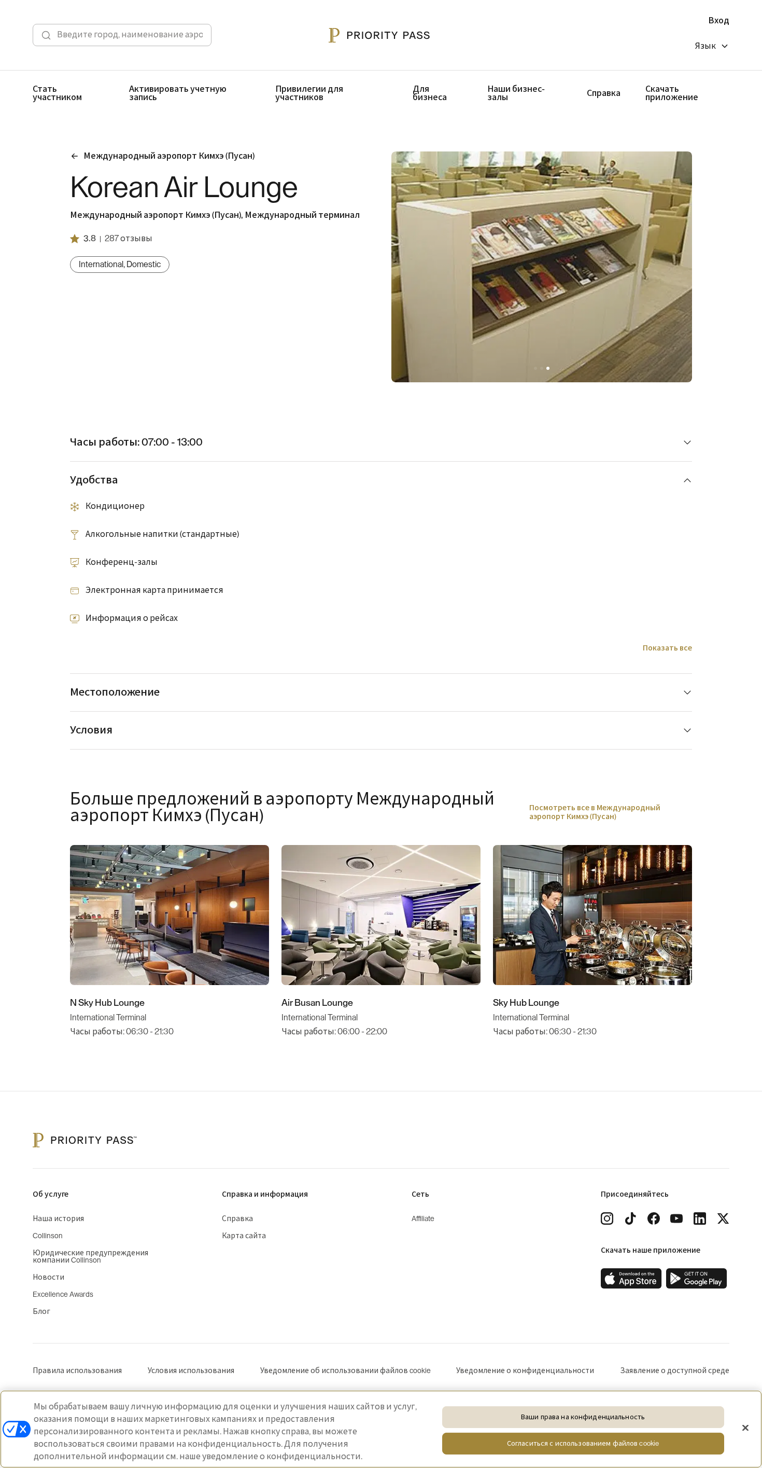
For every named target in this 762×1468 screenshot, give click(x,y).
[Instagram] (607, 1218)
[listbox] (712, 47)
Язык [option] (705, 46)
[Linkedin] (700, 1218)
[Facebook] (653, 1218)
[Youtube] (676, 1218)
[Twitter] (723, 1218)
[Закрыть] (745, 1428)
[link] (631, 1278)
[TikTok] (630, 1218)
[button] (535, 368)
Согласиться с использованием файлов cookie (583, 1444)
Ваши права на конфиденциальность (583, 1417)
